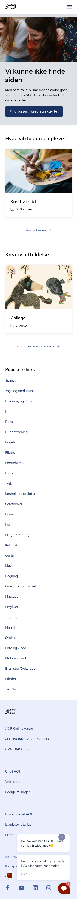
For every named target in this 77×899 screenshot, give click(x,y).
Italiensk (11, 545)
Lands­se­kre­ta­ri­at (18, 824)
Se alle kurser (35, 230)
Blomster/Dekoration (21, 668)
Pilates (10, 452)
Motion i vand (15, 658)
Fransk (10, 514)
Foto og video (15, 648)
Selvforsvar (13, 504)
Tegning (11, 617)
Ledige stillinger (17, 792)
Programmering (17, 535)
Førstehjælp (14, 463)
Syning (10, 637)
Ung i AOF (13, 771)
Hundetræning (16, 432)
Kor (7, 524)
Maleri (10, 627)
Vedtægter (13, 781)
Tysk (8, 483)
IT (6, 411)
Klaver (10, 565)
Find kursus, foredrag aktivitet (34, 111)
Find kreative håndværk (35, 346)
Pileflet (10, 679)
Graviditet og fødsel (20, 586)
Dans (9, 473)
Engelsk (11, 442)
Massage (11, 596)
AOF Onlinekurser (19, 728)
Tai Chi (10, 689)
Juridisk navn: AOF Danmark (27, 739)
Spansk (10, 380)
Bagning (11, 576)
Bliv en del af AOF (19, 814)
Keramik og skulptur (20, 493)
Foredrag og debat (19, 401)
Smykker (11, 607)
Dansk (10, 421)
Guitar (10, 555)
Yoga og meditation (20, 391)
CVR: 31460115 (16, 749)
